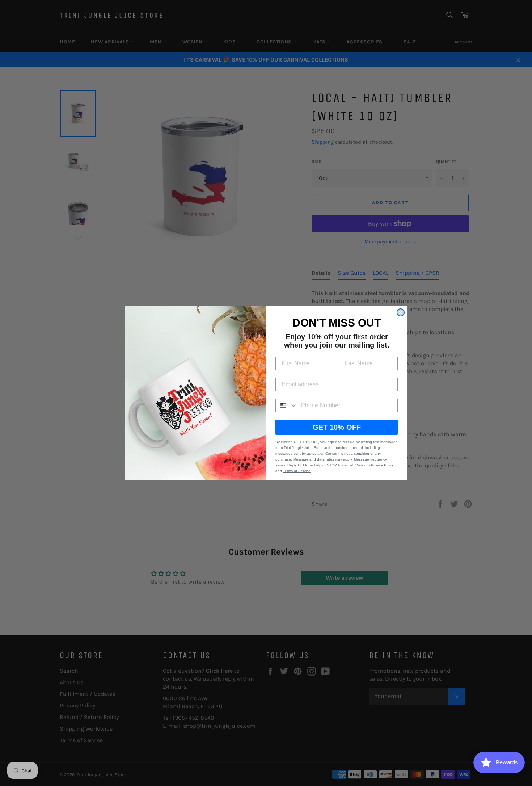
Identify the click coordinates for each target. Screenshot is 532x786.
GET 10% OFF (337, 427)
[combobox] (286, 405)
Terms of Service (297, 471)
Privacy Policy (382, 465)
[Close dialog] (400, 312)
